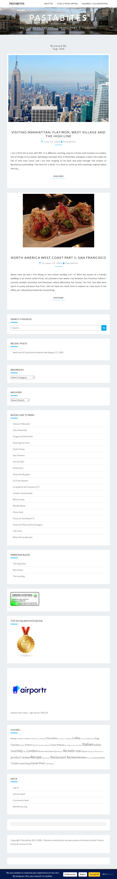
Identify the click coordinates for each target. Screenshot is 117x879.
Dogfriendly (89, 738)
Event (28, 744)
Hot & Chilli (18, 461)
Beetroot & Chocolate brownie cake (30, 352)
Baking (13, 738)
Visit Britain (49, 763)
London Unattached (22, 493)
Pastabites (16, 3)
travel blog (24, 763)
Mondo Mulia (19, 505)
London (32, 751)
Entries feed (19, 794)
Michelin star (72, 751)
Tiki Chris (17, 531)
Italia (80, 745)
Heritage (67, 745)
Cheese (42, 738)
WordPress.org (20, 806)
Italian (87, 744)
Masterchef (43, 751)
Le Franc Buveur (20, 480)
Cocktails (68, 738)
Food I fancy (19, 449)
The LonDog (19, 576)
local (24, 751)
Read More (59, 176)
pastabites (69, 141)
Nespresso (91, 751)
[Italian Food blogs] (26, 642)
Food (34, 745)
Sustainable (99, 757)
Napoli (84, 751)
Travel (14, 763)
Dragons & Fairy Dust (23, 436)
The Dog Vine (19, 563)
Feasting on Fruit (21, 442)
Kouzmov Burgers (21, 474)
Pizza (101, 751)
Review (81, 757)
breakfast (20, 738)
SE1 (88, 758)
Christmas (61, 739)
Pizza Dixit (18, 512)
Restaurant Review (63, 757)
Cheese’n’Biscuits (21, 423)
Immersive (74, 745)
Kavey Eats (18, 467)
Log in (16, 787)
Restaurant (46, 758)
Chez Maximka (20, 430)
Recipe (36, 757)
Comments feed (21, 800)
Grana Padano (58, 744)
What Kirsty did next (23, 537)
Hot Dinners (19, 455)
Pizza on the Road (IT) (24, 518)
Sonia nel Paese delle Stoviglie (27, 524)
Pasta (97, 751)
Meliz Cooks (19, 499)
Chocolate (51, 738)
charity (37, 739)
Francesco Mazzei (43, 745)
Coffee (76, 738)
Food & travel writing (67, 3)
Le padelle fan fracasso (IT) (26, 486)
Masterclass (53, 751)
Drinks (22, 745)
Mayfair (60, 751)
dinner (83, 739)
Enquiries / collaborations (95, 3)
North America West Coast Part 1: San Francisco (58, 257)
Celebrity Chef (29, 738)
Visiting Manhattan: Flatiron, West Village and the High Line (58, 134)
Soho (91, 758)
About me (48, 3)
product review (20, 757)
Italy (20, 751)
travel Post (37, 763)
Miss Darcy (18, 569)
